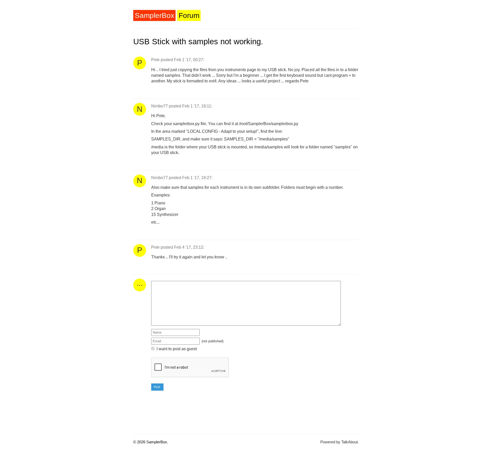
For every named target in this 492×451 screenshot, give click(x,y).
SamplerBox (154, 15)
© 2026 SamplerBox (150, 442)
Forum (189, 15)
